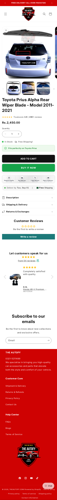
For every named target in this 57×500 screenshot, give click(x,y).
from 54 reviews (27, 260)
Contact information (30, 498)
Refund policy (49, 489)
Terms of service (29, 494)
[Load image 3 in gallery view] (43, 88)
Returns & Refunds (15, 392)
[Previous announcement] (5, 3)
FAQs (8, 422)
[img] (28, 257)
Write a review (28, 236)
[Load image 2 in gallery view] (28, 88)
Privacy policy (14, 494)
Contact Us (11, 404)
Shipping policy (45, 494)
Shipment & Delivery (16, 386)
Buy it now (28, 167)
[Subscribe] (48, 340)
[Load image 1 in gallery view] (13, 88)
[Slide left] (3, 89)
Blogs (8, 428)
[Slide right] (54, 89)
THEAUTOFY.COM (16, 489)
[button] (5, 14)
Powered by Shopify (32, 489)
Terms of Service (14, 434)
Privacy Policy (13, 398)
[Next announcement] (52, 3)
